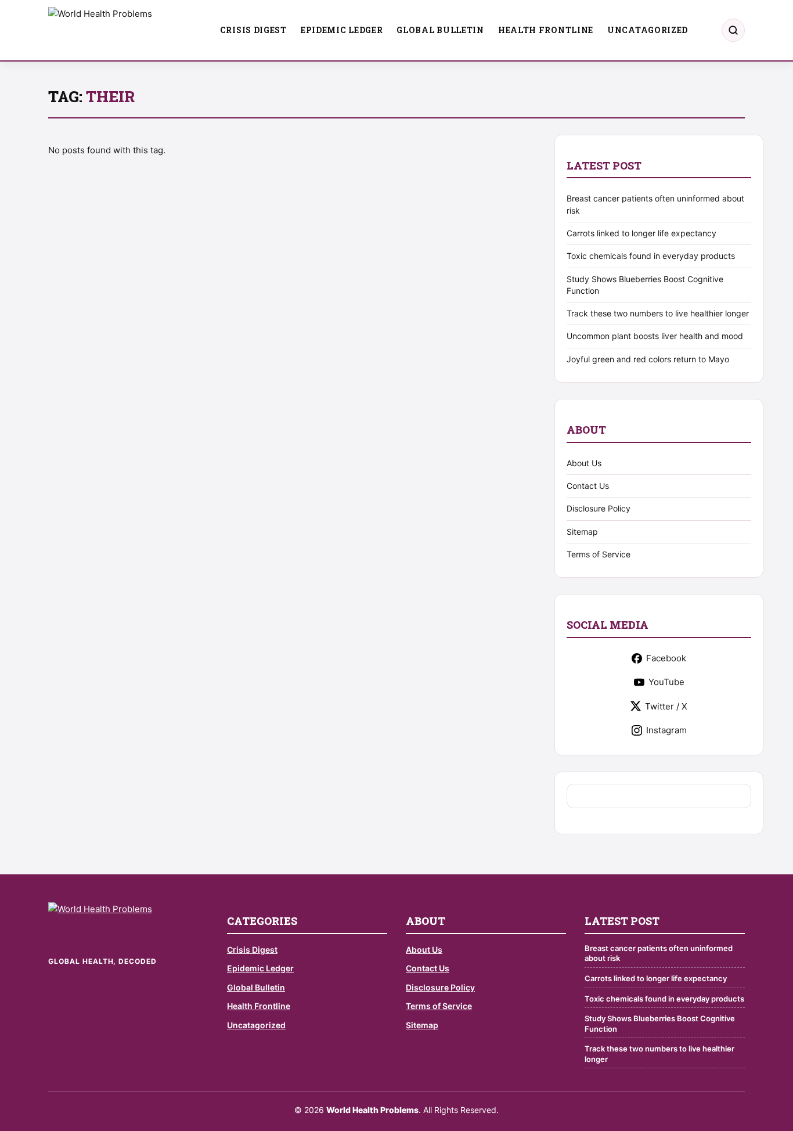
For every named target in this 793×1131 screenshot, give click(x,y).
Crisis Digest (253, 29)
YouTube (666, 681)
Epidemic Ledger (342, 29)
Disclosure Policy (598, 508)
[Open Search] (733, 30)
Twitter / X (666, 706)
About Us (584, 463)
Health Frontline (545, 29)
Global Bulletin (440, 29)
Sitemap (582, 531)
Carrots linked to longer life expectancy (641, 233)
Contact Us (588, 486)
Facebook (666, 658)
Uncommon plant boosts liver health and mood (655, 336)
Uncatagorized (647, 29)
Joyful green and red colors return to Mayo (648, 359)
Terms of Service (598, 554)
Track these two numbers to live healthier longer (658, 313)
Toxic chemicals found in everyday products (651, 256)
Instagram (666, 730)
